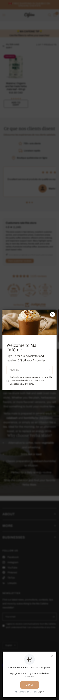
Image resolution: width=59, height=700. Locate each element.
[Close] (52, 314)
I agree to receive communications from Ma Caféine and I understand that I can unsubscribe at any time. (31, 380)
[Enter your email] (49, 370)
